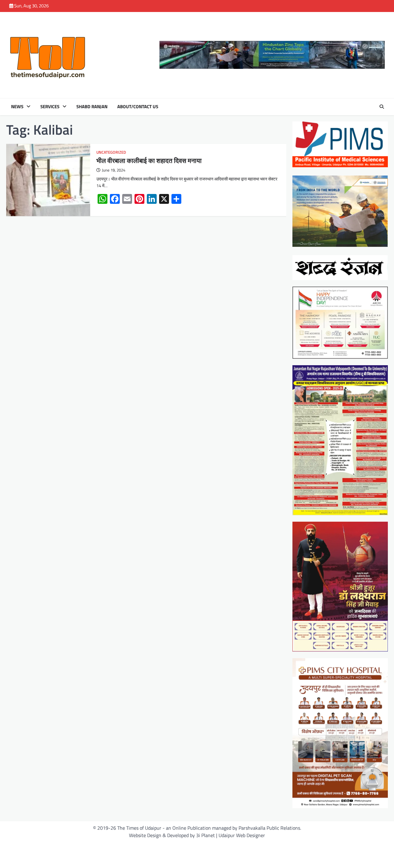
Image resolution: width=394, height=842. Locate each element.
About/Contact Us (137, 106)
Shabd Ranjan (91, 106)
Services (49, 106)
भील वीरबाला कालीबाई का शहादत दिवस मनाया (149, 160)
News (17, 106)
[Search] (381, 106)
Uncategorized (111, 152)
